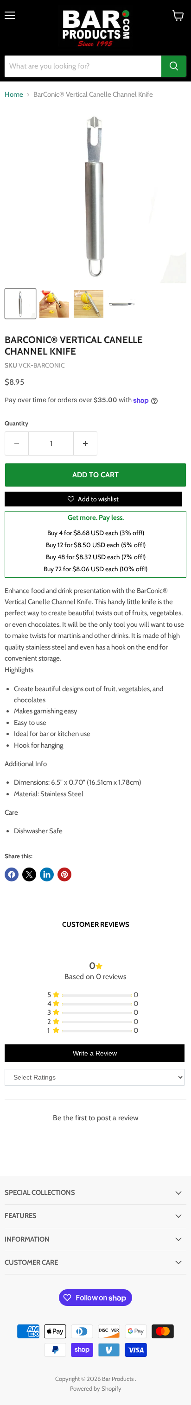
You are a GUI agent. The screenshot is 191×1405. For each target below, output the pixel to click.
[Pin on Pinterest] (64, 874)
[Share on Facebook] (12, 874)
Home (14, 95)
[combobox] (83, 66)
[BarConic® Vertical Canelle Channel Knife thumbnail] (20, 303)
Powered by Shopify (95, 1388)
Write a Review (95, 1053)
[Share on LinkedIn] (47, 874)
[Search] (173, 66)
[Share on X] (29, 874)
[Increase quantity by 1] (85, 443)
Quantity (16, 423)
